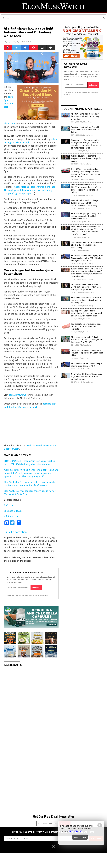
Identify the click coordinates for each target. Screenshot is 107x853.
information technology (39, 544)
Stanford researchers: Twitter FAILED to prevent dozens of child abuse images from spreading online (86, 189)
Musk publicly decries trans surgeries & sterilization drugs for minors (86, 158)
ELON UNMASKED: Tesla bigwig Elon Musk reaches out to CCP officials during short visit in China (87, 258)
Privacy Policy (75, 831)
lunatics (8, 547)
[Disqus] (31, 703)
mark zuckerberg (22, 547)
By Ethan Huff (85, 208)
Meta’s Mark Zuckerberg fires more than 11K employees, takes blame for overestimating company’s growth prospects (29, 190)
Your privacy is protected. (15, 595)
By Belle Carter (86, 332)
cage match (16, 541)
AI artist (24, 537)
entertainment (11, 544)
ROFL (50, 547)
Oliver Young (26, 41)
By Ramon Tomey (87, 135)
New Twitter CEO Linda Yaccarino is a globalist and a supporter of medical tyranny (86, 376)
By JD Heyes (85, 151)
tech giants (35, 551)
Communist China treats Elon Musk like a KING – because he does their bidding (86, 245)
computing (28, 541)
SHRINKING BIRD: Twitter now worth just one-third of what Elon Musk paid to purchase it (86, 287)
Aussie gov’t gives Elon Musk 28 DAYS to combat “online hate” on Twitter (85, 129)
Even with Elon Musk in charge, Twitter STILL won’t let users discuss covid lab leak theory (85, 203)
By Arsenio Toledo (87, 180)
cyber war (40, 541)
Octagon (42, 547)
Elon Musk (51, 541)
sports (7, 551)
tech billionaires (20, 551)
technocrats (48, 551)
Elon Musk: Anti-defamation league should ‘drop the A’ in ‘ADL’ (86, 364)
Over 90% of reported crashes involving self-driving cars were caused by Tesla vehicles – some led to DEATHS (85, 173)
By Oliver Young (86, 122)
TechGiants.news (17, 395)
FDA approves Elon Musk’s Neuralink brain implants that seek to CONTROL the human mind (86, 313)
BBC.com (8, 505)
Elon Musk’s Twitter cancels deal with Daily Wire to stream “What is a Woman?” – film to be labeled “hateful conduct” (87, 231)
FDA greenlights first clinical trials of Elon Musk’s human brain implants (86, 326)
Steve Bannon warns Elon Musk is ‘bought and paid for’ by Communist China (87, 353)
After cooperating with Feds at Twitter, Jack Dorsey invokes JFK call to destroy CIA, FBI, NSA (87, 339)
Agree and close (80, 837)
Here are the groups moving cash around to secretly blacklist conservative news (86, 216)
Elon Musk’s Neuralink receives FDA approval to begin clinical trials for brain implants (87, 300)
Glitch (23, 544)
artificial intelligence (39, 537)
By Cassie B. (85, 250)
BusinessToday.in (13, 511)
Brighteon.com (11, 516)
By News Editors (86, 164)
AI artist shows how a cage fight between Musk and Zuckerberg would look (85, 116)
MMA (34, 547)
